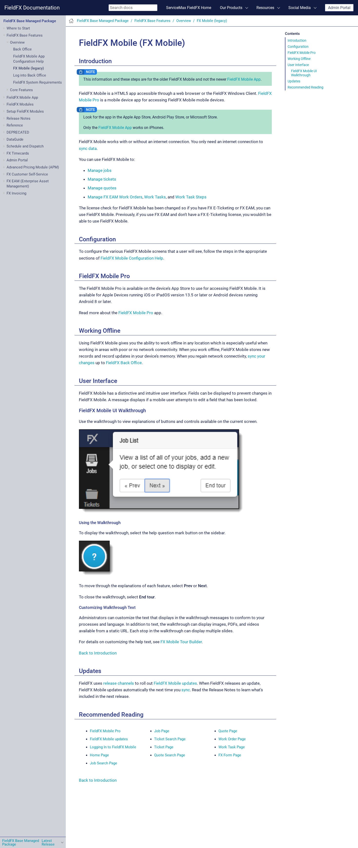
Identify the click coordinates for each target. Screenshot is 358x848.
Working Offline (299, 59)
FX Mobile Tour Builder (181, 641)
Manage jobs (100, 170)
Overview (17, 42)
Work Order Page (232, 739)
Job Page (161, 731)
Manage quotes (102, 187)
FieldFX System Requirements (37, 82)
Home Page (99, 755)
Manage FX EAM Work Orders (115, 197)
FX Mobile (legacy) (28, 68)
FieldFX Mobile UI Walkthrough (304, 73)
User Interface (298, 65)
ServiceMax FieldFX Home (188, 7)
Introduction (297, 40)
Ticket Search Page (170, 739)
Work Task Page (231, 747)
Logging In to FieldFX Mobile (113, 747)
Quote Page (227, 731)
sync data (88, 148)
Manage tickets (102, 179)
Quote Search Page (169, 755)
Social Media (299, 7)
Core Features (21, 90)
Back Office (22, 49)
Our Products (231, 7)
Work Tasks (155, 197)
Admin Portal (339, 7)
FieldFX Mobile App (244, 79)
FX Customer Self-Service (27, 174)
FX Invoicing (16, 193)
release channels (118, 683)
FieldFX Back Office (124, 362)
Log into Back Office (29, 75)
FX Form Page (229, 755)
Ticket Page (163, 747)
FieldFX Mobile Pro (302, 53)
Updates (294, 81)
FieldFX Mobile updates (175, 683)
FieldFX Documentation (32, 8)
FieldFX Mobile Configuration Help (132, 258)
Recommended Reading (305, 87)
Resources (265, 7)
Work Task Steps (191, 197)
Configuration (298, 47)
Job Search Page (103, 763)
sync (185, 689)
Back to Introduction (98, 653)
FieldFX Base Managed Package (29, 21)
